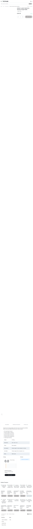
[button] (28, 6)
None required (14, 445)
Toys (3, 6)
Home (1, 6)
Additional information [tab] (16, 424)
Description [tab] (7, 424)
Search (30, 3)
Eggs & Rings (7, 6)
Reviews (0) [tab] (26, 424)
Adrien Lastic (14, 453)
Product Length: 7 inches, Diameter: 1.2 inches (19, 448)
